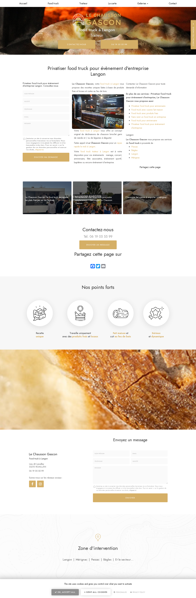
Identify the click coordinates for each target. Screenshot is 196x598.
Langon (134, 153)
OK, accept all (66, 592)
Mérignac (135, 157)
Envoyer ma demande (46, 157)
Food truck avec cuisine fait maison (147, 109)
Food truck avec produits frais (144, 113)
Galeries (142, 3)
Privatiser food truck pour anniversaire (148, 106)
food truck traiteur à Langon (95, 151)
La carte (112, 3)
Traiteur (83, 3)
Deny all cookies (96, 592)
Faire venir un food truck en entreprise (148, 116)
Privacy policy (138, 592)
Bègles (134, 150)
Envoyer (130, 497)
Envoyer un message (98, 244)
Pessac (134, 146)
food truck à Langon (109, 83)
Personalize (121, 592)
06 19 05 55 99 (119, 44)
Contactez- (76, 44)
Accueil (23, 3)
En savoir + (47, 197)
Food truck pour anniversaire (144, 120)
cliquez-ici (39, 149)
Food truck (53, 3)
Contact (173, 3)
